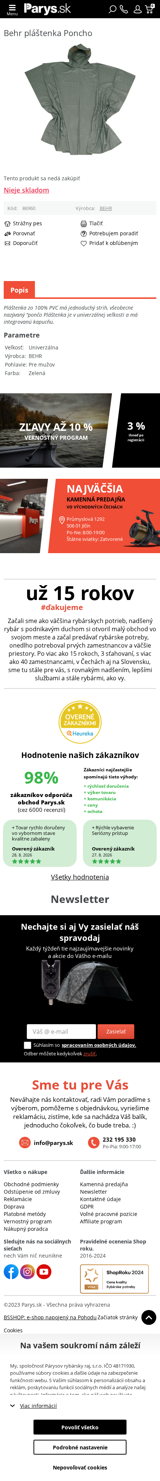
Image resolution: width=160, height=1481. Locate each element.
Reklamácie (18, 1199)
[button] (137, 9)
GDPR (87, 1206)
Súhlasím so (46, 1045)
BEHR (106, 208)
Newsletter (93, 1191)
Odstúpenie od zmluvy (32, 1191)
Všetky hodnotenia (80, 876)
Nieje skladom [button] (26, 189)
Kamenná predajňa (104, 1184)
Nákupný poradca (26, 1228)
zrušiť (89, 1053)
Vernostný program (28, 1221)
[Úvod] (47, 9)
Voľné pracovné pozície (108, 1213)
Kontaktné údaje (100, 1199)
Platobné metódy (25, 1213)
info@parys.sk (53, 1142)
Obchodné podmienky (31, 1184)
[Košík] (149, 9)
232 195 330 (119, 1139)
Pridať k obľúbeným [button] (113, 243)
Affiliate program (101, 1221)
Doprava (14, 1206)
